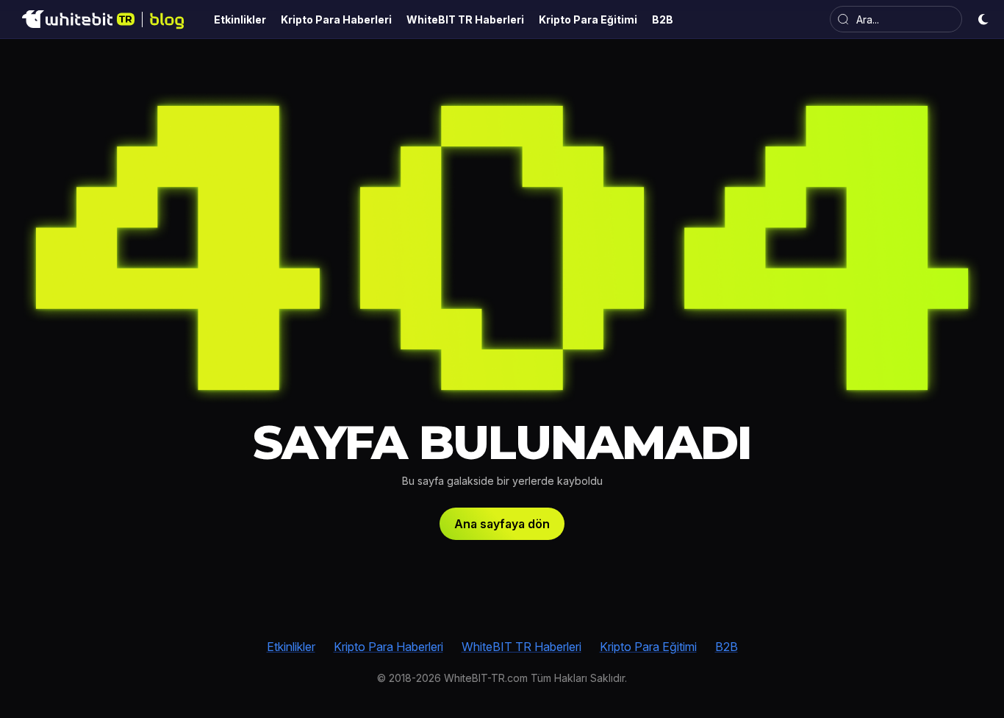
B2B (726, 646)
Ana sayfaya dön (502, 523)
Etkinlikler (291, 646)
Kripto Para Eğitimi (648, 646)
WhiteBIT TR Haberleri (521, 646)
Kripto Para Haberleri (388, 646)
